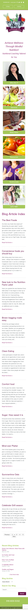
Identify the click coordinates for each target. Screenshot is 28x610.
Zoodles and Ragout (8, 569)
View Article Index (14, 574)
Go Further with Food (8, 555)
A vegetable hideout (7, 564)
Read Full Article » (7, 242)
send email (13, 2)
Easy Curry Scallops (8, 560)
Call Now (19, 6)
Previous (7, 534)
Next (14, 536)
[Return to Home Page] (14, 33)
